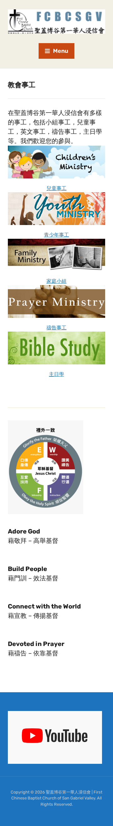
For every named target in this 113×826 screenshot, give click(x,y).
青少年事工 (56, 235)
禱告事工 (56, 328)
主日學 (56, 374)
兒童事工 (56, 188)
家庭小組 (56, 281)
